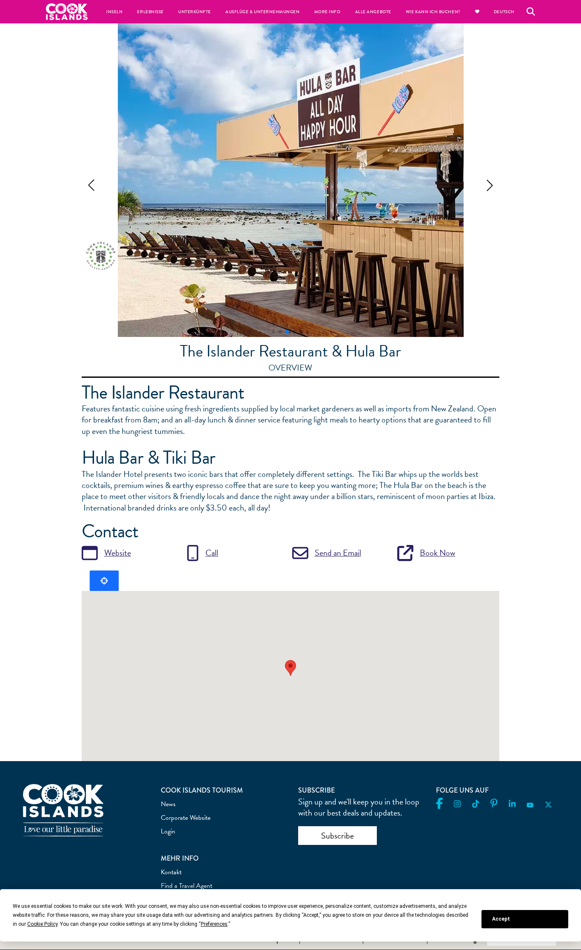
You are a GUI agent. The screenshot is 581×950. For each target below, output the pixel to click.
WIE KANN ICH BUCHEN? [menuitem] (433, 12)
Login (168, 831)
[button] (91, 185)
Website (117, 552)
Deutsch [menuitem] (504, 12)
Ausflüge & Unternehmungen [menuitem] (262, 12)
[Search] (531, 11)
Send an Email (338, 552)
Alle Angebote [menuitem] (373, 12)
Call (211, 552)
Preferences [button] (214, 924)
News (168, 804)
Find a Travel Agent (186, 886)
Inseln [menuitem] (114, 12)
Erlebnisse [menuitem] (150, 12)
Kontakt (171, 872)
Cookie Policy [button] (42, 924)
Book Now (437, 552)
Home (67, 11)
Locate (104, 581)
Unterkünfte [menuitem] (194, 12)
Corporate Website (186, 818)
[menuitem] (477, 11)
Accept (501, 919)
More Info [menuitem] (327, 12)
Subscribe (337, 835)
